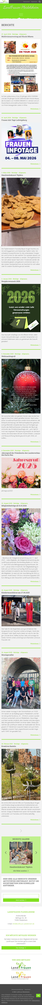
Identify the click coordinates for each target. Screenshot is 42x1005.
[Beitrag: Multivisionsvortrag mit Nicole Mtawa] (21, 66)
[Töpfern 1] (20, 853)
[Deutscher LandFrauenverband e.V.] (21, 975)
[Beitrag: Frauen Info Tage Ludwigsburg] (21, 142)
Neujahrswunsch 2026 (10, 281)
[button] (5, 853)
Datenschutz (26, 1)
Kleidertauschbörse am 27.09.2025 (15, 593)
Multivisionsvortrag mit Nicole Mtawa (17, 36)
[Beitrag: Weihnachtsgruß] (21, 386)
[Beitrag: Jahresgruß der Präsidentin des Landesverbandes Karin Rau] (21, 473)
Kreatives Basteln (8, 746)
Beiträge (15, 34)
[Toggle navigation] (21, 14)
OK (38, 995)
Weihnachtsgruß (8, 356)
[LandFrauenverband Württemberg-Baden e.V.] (21, 966)
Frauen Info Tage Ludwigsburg (14, 120)
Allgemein (23, 34)
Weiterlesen (34, 109)
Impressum (34, 1)
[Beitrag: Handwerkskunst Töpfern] (21, 212)
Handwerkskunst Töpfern (12, 175)
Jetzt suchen (20, 900)
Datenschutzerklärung (17, 989)
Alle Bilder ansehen (20, 871)
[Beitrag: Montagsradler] (21, 683)
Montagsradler (7, 655)
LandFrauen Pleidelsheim (21, 7)
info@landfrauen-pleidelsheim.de (23, 924)
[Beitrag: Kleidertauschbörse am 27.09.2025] (21, 610)
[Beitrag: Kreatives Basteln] (21, 774)
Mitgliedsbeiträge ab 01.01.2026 (14, 506)
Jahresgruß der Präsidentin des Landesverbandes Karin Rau (21, 454)
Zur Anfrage (20, 948)
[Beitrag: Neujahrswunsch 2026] (21, 308)
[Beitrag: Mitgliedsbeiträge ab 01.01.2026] (21, 531)
